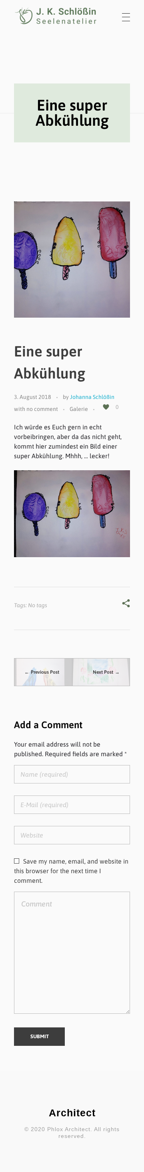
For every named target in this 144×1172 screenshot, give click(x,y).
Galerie (79, 409)
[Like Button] (106, 407)
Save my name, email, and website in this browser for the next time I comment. (71, 871)
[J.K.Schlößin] (56, 16)
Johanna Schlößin (92, 397)
